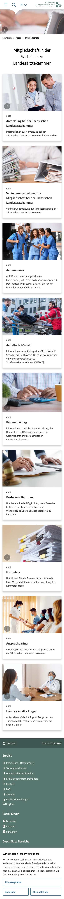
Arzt (8, 115)
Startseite (7, 37)
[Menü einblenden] (6, 5)
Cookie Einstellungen (17, 799)
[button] (14, 5)
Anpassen (10, 892)
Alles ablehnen (40, 892)
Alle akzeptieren (13, 882)
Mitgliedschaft (32, 37)
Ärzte (18, 37)
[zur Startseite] (48, 5)
